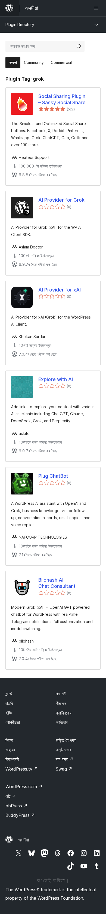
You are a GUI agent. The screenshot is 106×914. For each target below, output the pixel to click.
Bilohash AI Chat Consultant (57, 583)
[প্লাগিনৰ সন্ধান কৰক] (79, 46)
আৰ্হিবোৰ (61, 722)
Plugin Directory (19, 24)
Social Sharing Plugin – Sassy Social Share (62, 99)
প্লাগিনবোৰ (63, 713)
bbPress (16, 805)
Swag (64, 769)
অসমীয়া (23, 840)
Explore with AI (55, 379)
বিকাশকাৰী (12, 759)
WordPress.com (23, 786)
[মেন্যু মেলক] (97, 8)
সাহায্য (10, 749)
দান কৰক (65, 759)
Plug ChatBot (53, 476)
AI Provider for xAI (59, 290)
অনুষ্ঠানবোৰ (63, 749)
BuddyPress (20, 815)
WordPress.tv (21, 769)
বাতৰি (9, 703)
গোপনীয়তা (12, 722)
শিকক (9, 740)
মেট (10, 796)
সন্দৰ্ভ (8, 693)
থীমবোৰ (61, 703)
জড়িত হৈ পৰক (66, 740)
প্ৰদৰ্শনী (61, 693)
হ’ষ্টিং (8, 713)
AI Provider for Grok (61, 200)
